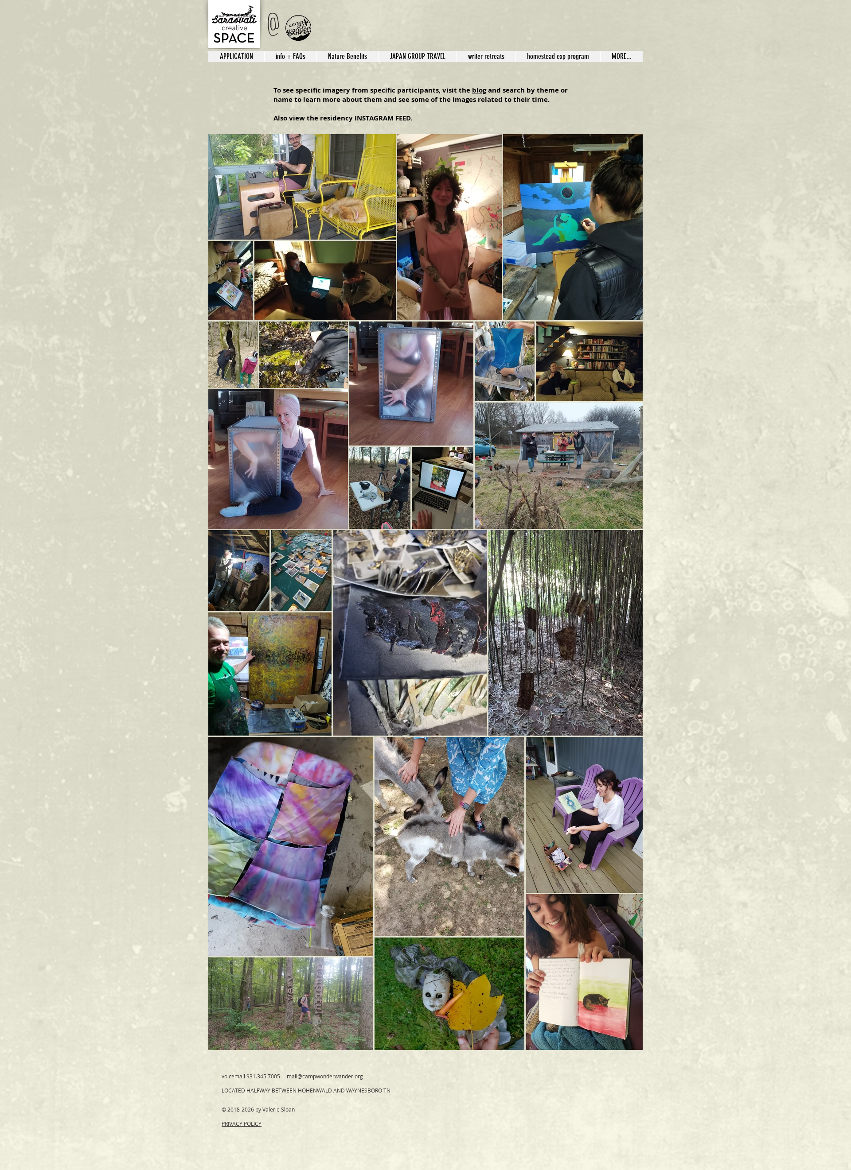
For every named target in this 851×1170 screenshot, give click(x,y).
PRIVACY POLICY (242, 1123)
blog (479, 90)
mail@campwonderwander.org (325, 1076)
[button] (417, 56)
